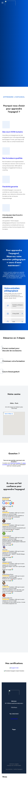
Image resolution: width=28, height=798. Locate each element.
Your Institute (14, 718)
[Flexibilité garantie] (6, 179)
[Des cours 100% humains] (6, 124)
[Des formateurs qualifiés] (6, 151)
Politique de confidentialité (14, 765)
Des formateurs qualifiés (12, 158)
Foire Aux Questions (15, 463)
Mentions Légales (14, 764)
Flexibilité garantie (10, 186)
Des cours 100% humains (12, 132)
